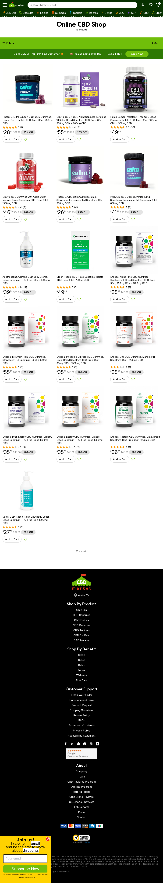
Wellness (81, 675)
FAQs (81, 720)
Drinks (108, 12)
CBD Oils (11, 12)
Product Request (81, 705)
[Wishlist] (149, 4)
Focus (81, 670)
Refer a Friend (81, 791)
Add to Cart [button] (12, 139)
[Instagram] (84, 744)
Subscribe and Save (81, 700)
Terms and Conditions (81, 725)
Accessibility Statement (81, 735)
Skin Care (81, 680)
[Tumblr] (97, 744)
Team (81, 776)
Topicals (77, 12)
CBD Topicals (81, 630)
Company (81, 771)
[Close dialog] (48, 839)
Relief (81, 660)
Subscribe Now (25, 868)
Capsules (28, 12)
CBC (146, 12)
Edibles (44, 12)
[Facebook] (65, 744)
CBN (134, 12)
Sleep (81, 655)
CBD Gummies (81, 625)
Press (81, 812)
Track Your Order (81, 695)
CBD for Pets (81, 635)
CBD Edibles (81, 620)
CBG (121, 12)
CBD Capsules (81, 615)
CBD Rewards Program (81, 781)
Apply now (137, 54)
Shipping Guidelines (81, 710)
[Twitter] (72, 744)
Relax (81, 665)
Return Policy (81, 715)
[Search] (31, 5)
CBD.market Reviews (81, 802)
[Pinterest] (78, 744)
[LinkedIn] (91, 744)
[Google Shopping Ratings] (81, 753)
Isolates (93, 12)
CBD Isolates (81, 640)
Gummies (60, 12)
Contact (81, 817)
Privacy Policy (81, 730)
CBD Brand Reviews (81, 796)
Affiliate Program (81, 786)
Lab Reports (81, 807)
